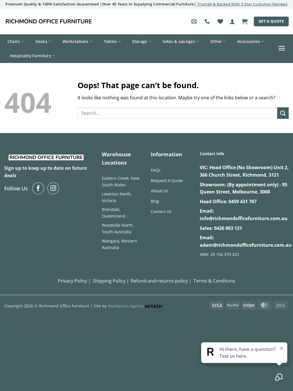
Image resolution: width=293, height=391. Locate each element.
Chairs (13, 41)
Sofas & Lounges (179, 41)
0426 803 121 (228, 228)
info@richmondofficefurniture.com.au (244, 218)
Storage (139, 41)
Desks (41, 41)
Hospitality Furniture (30, 55)
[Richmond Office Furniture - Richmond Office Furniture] (48, 21)
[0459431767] (208, 21)
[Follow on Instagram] (53, 188)
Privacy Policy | (74, 281)
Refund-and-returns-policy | (161, 281)
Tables (110, 41)
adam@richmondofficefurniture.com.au (246, 245)
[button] (232, 21)
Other (216, 41)
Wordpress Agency (126, 306)
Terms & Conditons (214, 281)
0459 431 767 (243, 201)
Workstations (75, 41)
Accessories (248, 41)
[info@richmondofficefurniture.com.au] (194, 21)
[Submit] (283, 113)
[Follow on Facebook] (38, 188)
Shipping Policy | (111, 281)
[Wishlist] (220, 21)
